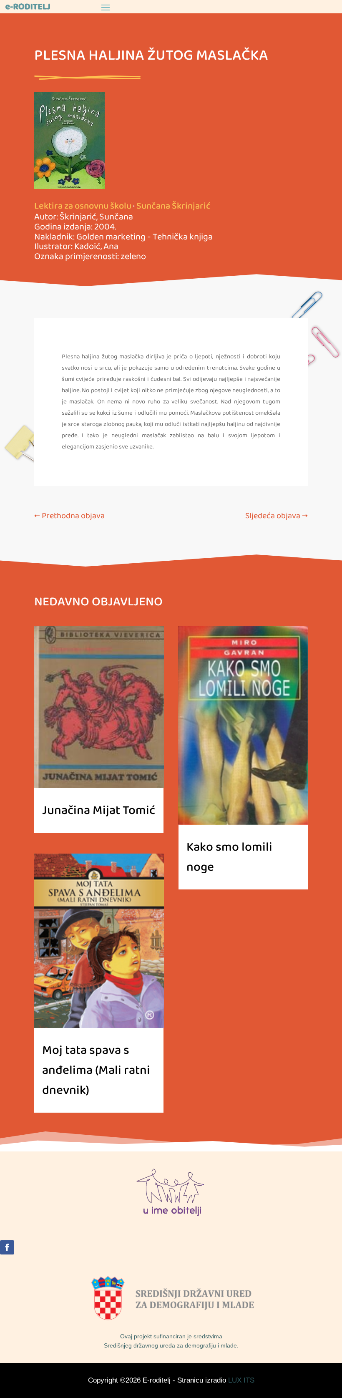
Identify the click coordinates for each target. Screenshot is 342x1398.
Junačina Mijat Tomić (98, 811)
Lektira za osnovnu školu (82, 206)
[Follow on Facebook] (7, 1247)
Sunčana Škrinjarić (173, 206)
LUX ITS (241, 1380)
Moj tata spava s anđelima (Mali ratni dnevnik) (96, 1070)
